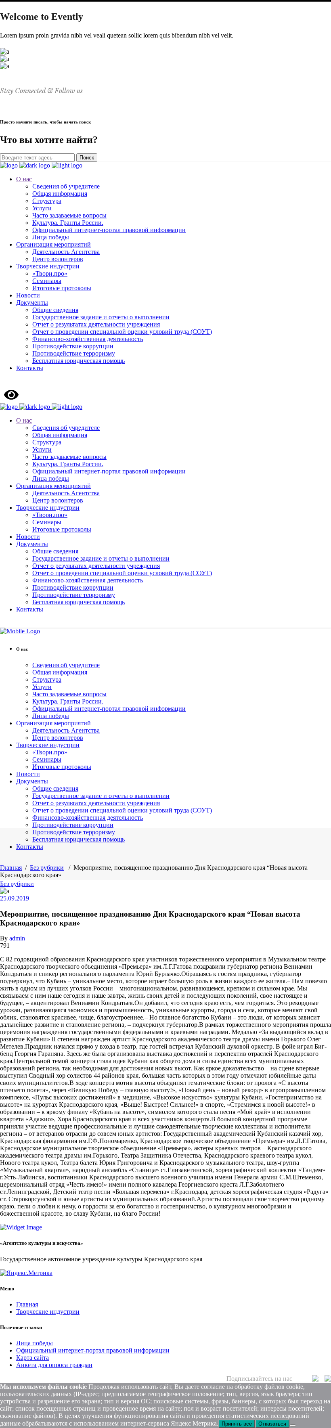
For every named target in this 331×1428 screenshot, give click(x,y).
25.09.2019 (14, 898)
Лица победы (34, 1343)
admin (17, 938)
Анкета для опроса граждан (54, 1364)
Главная (11, 867)
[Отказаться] (292, 1425)
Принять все (237, 1424)
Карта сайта (32, 1357)
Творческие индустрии (48, 1311)
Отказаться (272, 1424)
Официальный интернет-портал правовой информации (93, 1350)
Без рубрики (47, 867)
